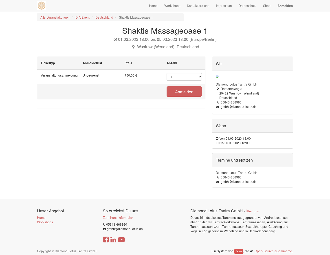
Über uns (252, 211)
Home (41, 217)
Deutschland (104, 17)
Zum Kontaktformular (118, 217)
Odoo (239, 251)
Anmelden (184, 92)
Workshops (45, 222)
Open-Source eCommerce (273, 251)
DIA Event (82, 17)
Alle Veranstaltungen (55, 17)
